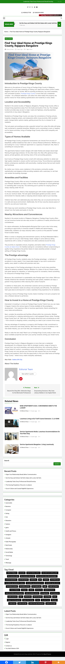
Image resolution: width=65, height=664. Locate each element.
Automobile (9, 503)
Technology (9, 555)
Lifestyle (8, 538)
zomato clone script (50, 603)
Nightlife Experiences (49, 589)
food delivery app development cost (35, 583)
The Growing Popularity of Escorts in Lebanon (19, 485)
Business (8, 506)
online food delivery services (32, 593)
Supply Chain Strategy (28, 600)
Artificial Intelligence (12, 572)
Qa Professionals (55, 593)
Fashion (8, 524)
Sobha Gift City (17, 359)
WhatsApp (54, 600)
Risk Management (38, 596)
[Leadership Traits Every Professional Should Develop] (57, 25)
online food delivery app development (14, 593)
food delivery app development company (15, 583)
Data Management (23, 579)
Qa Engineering (44, 593)
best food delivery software (33, 572)
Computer (8, 510)
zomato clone (12, 603)
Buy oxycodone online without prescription (47, 576)
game (7, 527)
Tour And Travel (45, 600)
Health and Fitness (11, 531)
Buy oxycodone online (13, 576)
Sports (54, 596)
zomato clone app (22, 603)
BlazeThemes (47, 654)
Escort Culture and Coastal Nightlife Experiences (20, 488)
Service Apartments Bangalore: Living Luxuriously (37, 444)
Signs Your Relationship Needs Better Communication (21, 474)
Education (8, 520)
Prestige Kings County (28, 93)
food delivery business (12, 586)
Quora (20, 596)
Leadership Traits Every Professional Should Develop (38, 1)
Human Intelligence (14, 589)
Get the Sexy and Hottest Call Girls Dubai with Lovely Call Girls (33, 23)
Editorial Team (10, 49)
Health (44, 586)
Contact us (9, 646)
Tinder (37, 600)
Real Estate (8, 39)
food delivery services (25, 586)
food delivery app (55, 579)
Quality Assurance (12, 596)
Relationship (9, 549)
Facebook (46, 579)
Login (7, 639)
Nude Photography (11, 541)
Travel (7, 559)
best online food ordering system (49, 572)
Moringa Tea (39, 589)
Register (8, 642)
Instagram (8, 534)
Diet (7, 517)
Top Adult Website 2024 (12, 648)
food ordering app (36, 586)
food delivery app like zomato (52, 583)
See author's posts (28, 374)
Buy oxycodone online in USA (27, 576)
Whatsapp (8, 563)
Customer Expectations (11, 579)
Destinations (33, 579)
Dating (7, 513)
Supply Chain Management (14, 600)
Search (6, 460)
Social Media (9, 552)
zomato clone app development (36, 603)
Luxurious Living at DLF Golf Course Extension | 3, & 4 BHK (39, 419)
